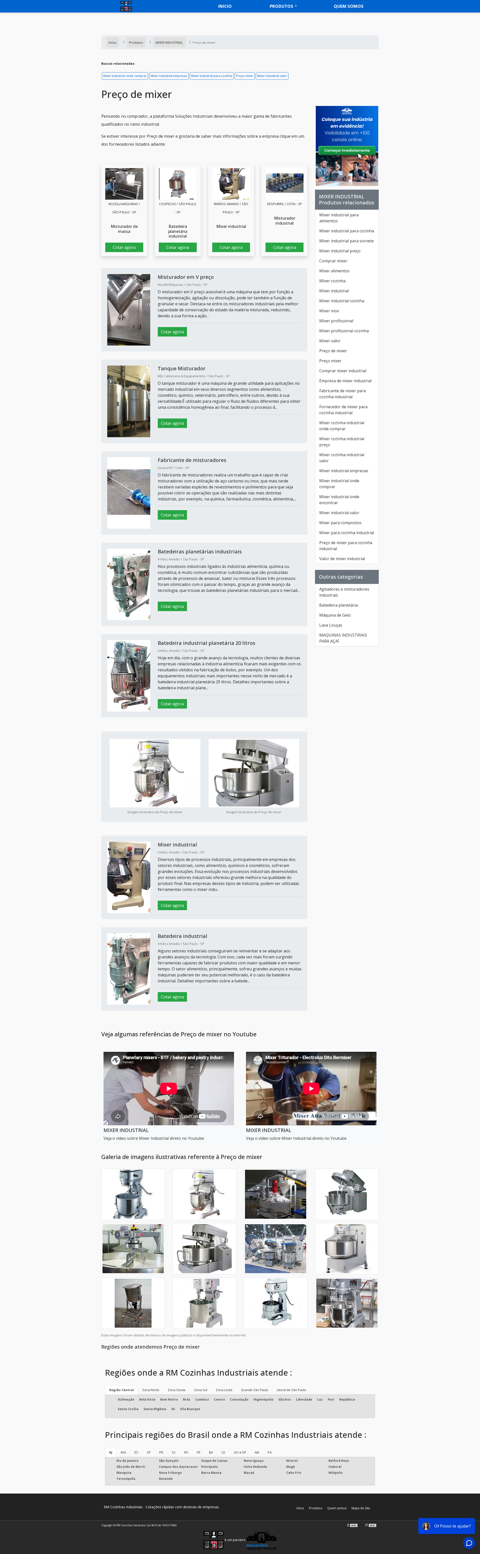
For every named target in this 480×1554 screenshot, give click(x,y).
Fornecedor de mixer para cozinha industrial (343, 409)
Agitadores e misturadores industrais (344, 592)
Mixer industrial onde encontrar (339, 499)
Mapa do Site (361, 1508)
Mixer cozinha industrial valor (341, 457)
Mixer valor (329, 341)
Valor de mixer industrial (342, 558)
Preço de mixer (333, 351)
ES (136, 1452)
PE (198, 1452)
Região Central (121, 1390)
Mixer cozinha (332, 281)
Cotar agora (124, 247)
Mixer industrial (334, 291)
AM (256, 1452)
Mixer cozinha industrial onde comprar (341, 425)
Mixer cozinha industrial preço (341, 441)
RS (186, 1452)
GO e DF (240, 1452)
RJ (110, 1452)
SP (149, 1452)
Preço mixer (244, 76)
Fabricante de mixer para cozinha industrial (342, 393)
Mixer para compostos (340, 522)
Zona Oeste (177, 1390)
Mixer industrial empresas (168, 76)
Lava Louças (330, 625)
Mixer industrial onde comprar (124, 76)
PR (161, 1452)
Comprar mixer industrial (342, 371)
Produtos (281, 6)
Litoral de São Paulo (291, 1390)
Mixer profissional (336, 321)
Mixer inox (329, 311)
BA (211, 1452)
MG (123, 1452)
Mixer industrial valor (272, 76)
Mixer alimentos (334, 271)
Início (300, 1508)
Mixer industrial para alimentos (338, 218)
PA (270, 1452)
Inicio (225, 6)
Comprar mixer (333, 261)
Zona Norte (150, 1390)
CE (223, 1452)
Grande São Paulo (254, 1390)
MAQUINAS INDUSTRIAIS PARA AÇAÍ (343, 638)
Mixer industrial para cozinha (211, 76)
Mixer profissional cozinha (344, 331)
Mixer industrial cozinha (341, 301)
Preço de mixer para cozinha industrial (345, 545)
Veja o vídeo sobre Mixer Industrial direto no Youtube (154, 1138)
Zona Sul (200, 1390)
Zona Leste (224, 1390)
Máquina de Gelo (335, 615)
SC (174, 1452)
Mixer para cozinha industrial (346, 532)
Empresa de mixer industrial (345, 381)
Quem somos (349, 6)
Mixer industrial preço (339, 251)
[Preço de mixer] (124, 184)
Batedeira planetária (338, 605)
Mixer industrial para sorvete (346, 241)
